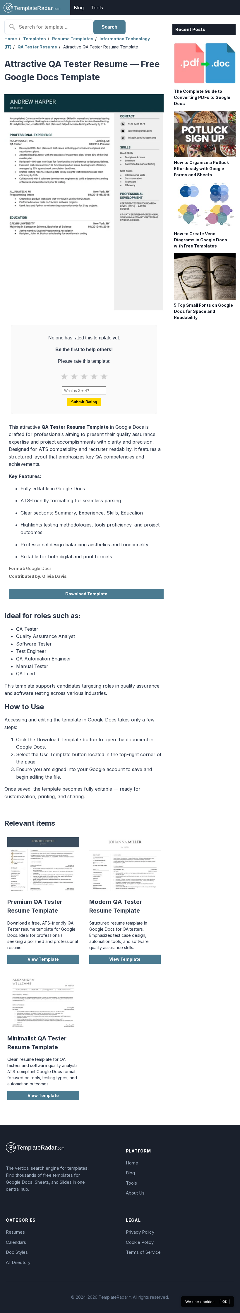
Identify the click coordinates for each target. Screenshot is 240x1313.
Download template (86, 593)
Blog (79, 8)
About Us (135, 1193)
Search (109, 27)
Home (10, 38)
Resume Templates (72, 38)
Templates (34, 38)
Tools (97, 8)
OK (224, 1301)
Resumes (15, 1232)
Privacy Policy (140, 1232)
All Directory (18, 1262)
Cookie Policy (140, 1242)
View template (43, 959)
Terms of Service (143, 1252)
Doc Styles (17, 1252)
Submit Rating (84, 402)
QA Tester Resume (37, 46)
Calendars (16, 1242)
